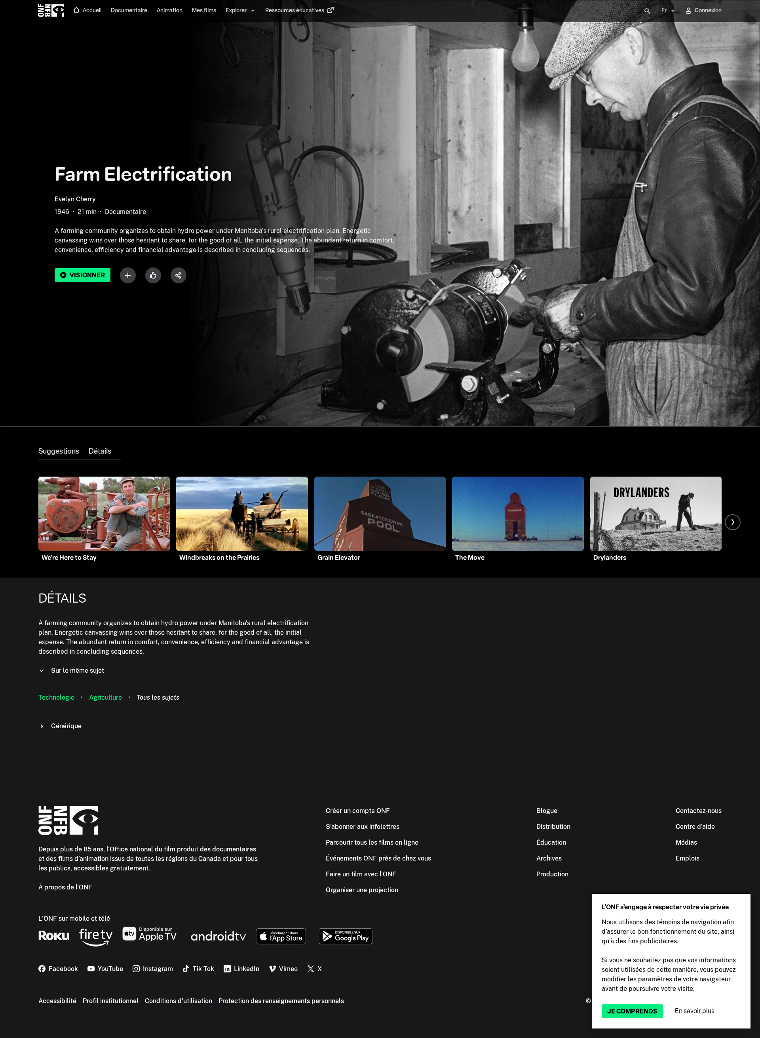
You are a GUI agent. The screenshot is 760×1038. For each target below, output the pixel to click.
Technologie (56, 697)
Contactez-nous (699, 811)
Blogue (546, 811)
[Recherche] (647, 11)
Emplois (687, 858)
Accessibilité (57, 1001)
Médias (686, 842)
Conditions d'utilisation (178, 1001)
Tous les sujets (158, 697)
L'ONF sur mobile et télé (74, 918)
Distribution (553, 826)
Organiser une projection (362, 890)
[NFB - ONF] (51, 11)
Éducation (551, 842)
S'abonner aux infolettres (362, 826)
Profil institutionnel (111, 1001)
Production (552, 874)
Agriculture (105, 697)
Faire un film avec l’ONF (361, 874)
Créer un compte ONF (358, 811)
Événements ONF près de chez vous (378, 858)
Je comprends (632, 1011)
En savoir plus (694, 1011)
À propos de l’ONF (65, 887)
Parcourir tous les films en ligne (372, 842)
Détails (100, 451)
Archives (549, 858)
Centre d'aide (695, 826)
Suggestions (58, 451)
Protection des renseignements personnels (281, 1001)
